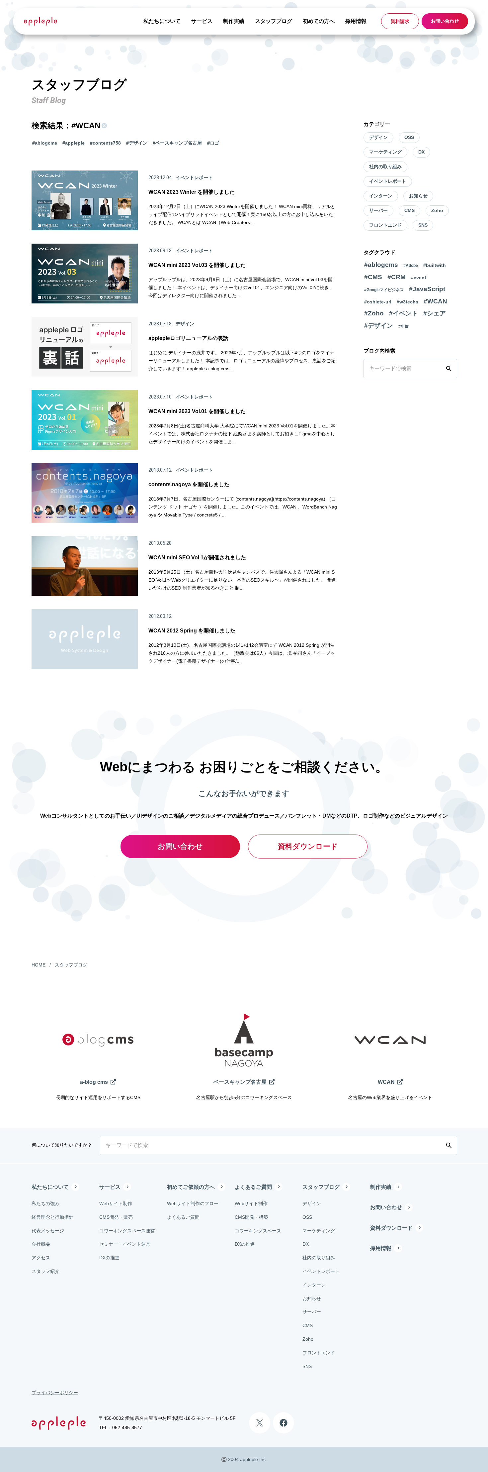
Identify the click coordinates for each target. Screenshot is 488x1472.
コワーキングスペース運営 (127, 1230)
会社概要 (41, 1244)
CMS (409, 210)
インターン (380, 195)
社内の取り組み (385, 166)
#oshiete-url (377, 301)
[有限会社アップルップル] (40, 21)
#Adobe (410, 265)
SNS (423, 225)
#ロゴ (213, 143)
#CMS (373, 277)
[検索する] (450, 368)
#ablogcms (44, 143)
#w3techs (407, 301)
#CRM (396, 277)
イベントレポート (387, 181)
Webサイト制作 (115, 1203)
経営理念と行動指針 (52, 1217)
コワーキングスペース (258, 1230)
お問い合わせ (445, 21)
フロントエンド (385, 225)
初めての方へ (319, 21)
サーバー (378, 210)
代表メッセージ (48, 1230)
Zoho (437, 210)
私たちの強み (45, 1203)
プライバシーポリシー (55, 1392)
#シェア (434, 313)
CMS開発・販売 (116, 1217)
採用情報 (355, 21)
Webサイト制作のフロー (192, 1203)
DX (421, 152)
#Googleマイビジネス (384, 289)
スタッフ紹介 (45, 1271)
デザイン (378, 137)
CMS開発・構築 (251, 1217)
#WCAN (435, 301)
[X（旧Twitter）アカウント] (259, 1422)
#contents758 (105, 143)
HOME (38, 964)
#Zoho (374, 313)
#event (418, 277)
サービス (201, 21)
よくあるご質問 (183, 1217)
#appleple (73, 143)
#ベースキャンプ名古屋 (177, 143)
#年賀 (403, 326)
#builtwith (434, 265)
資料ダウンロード (308, 846)
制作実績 (233, 21)
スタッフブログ (273, 21)
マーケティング (385, 152)
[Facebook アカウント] (283, 1422)
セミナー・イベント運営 (124, 1244)
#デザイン (136, 143)
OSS (409, 137)
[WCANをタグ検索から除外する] (103, 125)
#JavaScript (427, 288)
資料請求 (400, 21)
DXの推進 (109, 1257)
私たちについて (162, 21)
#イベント (403, 313)
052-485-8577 (127, 1427)
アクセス (41, 1257)
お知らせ (418, 195)
